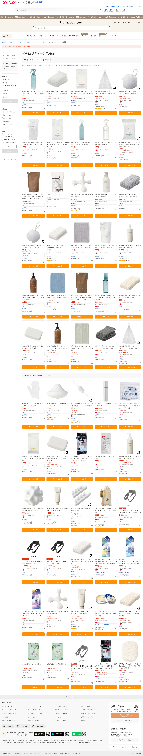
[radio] (3, 134)
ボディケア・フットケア (40, 42)
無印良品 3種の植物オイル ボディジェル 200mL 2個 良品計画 (130, 457)
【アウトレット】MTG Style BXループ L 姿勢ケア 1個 (56, 562)
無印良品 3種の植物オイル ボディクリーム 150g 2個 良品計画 (82, 612)
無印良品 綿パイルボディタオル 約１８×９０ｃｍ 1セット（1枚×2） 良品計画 (129, 614)
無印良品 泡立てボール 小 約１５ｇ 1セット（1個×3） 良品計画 (33, 246)
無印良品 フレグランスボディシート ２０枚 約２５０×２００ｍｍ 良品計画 (33, 458)
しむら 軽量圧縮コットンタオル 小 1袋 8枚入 (105, 457)
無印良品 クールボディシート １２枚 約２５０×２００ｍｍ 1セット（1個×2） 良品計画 (130, 144)
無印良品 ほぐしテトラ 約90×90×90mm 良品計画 (82, 195)
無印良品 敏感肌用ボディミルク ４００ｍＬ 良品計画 (105, 195)
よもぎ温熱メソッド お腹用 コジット (57, 665)
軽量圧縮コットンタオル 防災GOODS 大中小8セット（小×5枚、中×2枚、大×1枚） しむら (129, 406)
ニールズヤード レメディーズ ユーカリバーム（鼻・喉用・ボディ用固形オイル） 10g (106, 614)
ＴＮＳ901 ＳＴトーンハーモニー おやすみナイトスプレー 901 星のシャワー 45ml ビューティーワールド (33, 614)
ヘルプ (139, 6)
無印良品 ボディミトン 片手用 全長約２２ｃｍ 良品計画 (33, 405)
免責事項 (60, 753)
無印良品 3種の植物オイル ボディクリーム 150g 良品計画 (57, 509)
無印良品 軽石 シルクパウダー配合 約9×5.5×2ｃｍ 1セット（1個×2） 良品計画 (57, 458)
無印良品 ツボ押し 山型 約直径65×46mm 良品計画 (57, 405)
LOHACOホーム (7, 42)
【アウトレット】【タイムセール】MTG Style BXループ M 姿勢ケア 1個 (81, 668)
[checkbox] (3, 115)
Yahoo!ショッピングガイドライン (73, 753)
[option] (10, 80)
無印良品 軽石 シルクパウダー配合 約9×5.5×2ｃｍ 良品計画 (33, 347)
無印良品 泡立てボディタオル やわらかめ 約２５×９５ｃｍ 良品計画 (57, 92)
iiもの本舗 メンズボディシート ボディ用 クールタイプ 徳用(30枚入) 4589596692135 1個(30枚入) (81, 458)
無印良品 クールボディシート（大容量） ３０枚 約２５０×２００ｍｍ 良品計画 (57, 144)
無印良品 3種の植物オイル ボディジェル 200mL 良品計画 (130, 246)
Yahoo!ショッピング (7, 753)
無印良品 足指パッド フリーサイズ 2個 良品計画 (81, 509)
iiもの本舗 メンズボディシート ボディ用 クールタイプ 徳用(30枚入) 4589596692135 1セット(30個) (106, 666)
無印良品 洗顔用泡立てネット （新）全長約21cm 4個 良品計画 (105, 92)
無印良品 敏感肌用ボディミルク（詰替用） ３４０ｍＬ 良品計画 (106, 246)
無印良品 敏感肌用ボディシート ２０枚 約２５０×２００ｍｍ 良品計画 (82, 92)
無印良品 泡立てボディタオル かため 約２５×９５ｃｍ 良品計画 (105, 347)
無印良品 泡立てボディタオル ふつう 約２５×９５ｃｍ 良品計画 (129, 195)
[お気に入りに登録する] (44, 109)
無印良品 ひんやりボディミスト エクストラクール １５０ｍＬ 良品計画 (33, 94)
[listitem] (71, 46)
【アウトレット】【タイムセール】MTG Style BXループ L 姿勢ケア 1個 (130, 511)
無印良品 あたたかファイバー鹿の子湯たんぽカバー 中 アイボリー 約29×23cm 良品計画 (130, 666)
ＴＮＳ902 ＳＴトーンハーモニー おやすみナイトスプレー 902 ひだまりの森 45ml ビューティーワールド (106, 561)
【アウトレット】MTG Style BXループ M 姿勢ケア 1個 (32, 562)
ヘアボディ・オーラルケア (22, 42)
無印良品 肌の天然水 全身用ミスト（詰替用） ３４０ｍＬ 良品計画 (33, 143)
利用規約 (54, 753)
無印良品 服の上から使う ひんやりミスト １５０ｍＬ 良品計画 (81, 143)
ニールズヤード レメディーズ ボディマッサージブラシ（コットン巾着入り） (106, 510)
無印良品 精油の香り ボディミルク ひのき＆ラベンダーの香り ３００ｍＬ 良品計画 (33, 297)
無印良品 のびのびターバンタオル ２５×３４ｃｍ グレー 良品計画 (81, 246)
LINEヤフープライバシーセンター (42, 753)
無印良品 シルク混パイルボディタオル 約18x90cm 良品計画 (57, 246)
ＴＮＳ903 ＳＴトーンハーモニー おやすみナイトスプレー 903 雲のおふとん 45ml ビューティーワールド (130, 561)
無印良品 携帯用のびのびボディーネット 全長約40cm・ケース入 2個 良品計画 (82, 406)
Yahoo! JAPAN (110, 6)
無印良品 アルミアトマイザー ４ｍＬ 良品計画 (105, 405)
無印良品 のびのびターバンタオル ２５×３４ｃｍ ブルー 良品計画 (56, 296)
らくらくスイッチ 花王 (53, 194)
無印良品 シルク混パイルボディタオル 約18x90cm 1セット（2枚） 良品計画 (82, 561)
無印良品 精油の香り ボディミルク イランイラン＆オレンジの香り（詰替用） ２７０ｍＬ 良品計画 (33, 197)
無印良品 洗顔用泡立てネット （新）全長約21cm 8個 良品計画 (129, 347)
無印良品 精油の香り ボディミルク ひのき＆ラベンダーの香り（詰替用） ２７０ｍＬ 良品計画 (81, 297)
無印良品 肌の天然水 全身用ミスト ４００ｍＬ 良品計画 (105, 143)
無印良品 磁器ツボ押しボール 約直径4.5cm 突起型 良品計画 (33, 509)
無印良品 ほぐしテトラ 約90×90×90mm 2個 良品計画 (57, 612)
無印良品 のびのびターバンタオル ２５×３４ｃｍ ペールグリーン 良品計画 (82, 348)
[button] (35, 59)
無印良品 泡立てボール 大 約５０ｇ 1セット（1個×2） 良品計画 (129, 92)
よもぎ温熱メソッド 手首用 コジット (33, 665)
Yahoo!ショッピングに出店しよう (126, 6)
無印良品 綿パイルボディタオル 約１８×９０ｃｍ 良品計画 (129, 296)
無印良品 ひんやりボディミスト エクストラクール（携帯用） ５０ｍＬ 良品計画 (106, 297)
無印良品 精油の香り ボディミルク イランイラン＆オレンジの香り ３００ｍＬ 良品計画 (57, 348)
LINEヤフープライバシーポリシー (23, 753)
